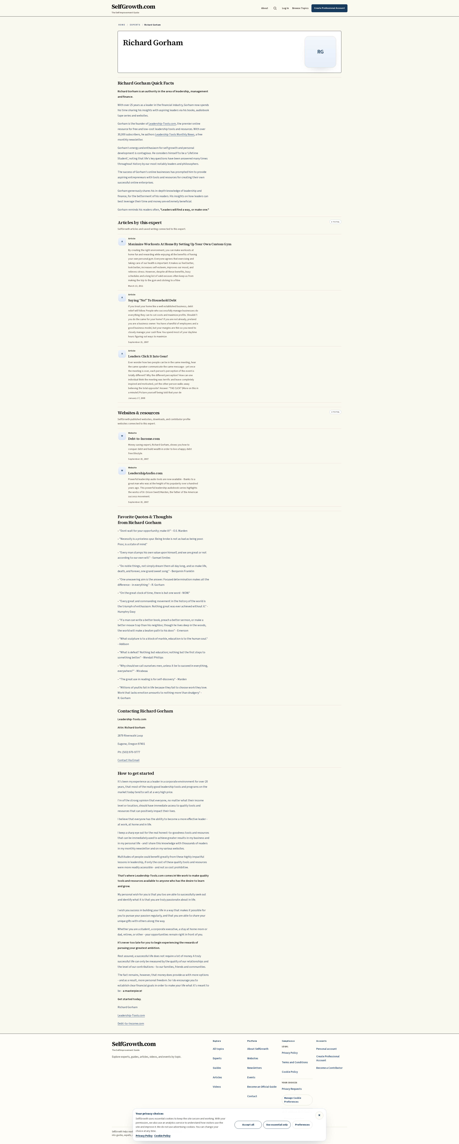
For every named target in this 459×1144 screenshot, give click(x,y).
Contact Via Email (128, 760)
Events (251, 1077)
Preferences (302, 1125)
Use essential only (277, 1125)
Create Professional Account (327, 1058)
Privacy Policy (290, 1053)
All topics (218, 1049)
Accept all (248, 1125)
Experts (135, 24)
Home (121, 24)
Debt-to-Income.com (131, 1024)
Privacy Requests (292, 1089)
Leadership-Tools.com (162, 124)
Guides (217, 1068)
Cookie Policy (290, 1072)
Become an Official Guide (261, 1087)
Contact (252, 1096)
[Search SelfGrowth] (275, 8)
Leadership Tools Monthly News (174, 134)
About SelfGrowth (257, 1049)
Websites (252, 1058)
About (264, 8)
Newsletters (254, 1068)
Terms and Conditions (295, 1062)
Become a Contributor (329, 1068)
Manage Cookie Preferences (292, 1099)
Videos (217, 1087)
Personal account (326, 1049)
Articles (217, 1077)
